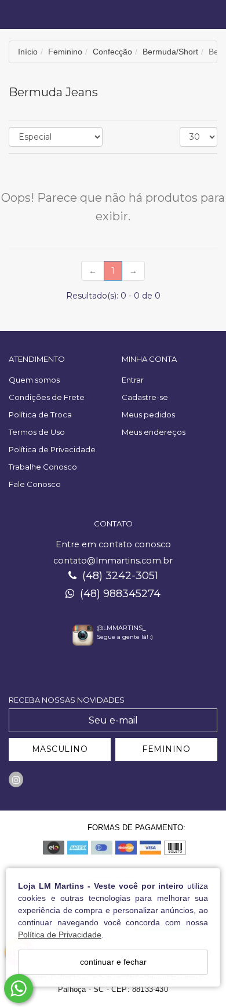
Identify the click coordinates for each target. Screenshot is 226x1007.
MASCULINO (60, 749)
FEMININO (166, 749)
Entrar (133, 379)
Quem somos (34, 379)
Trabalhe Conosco (43, 466)
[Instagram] (16, 779)
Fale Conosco (35, 484)
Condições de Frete (47, 397)
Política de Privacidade (59, 934)
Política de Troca (40, 414)
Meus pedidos (148, 414)
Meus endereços (153, 432)
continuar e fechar (113, 961)
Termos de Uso (37, 432)
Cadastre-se (145, 397)
